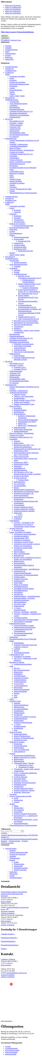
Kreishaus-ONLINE (28, 835)
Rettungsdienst (19, 748)
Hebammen (18, 466)
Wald (15, 697)
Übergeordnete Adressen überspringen (14, 892)
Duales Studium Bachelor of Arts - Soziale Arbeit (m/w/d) (29, 285)
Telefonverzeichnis (15, 125)
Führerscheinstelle (11, 1052)
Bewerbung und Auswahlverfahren (26, 321)
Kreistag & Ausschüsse (17, 82)
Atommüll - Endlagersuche (18, 144)
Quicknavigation (14, 841)
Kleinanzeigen (14, 131)
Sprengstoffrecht (19, 752)
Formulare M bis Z (20, 369)
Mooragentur (18, 687)
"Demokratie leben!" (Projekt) (24, 763)
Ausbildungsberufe (20, 274)
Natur (11, 175)
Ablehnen (5, 36)
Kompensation (19, 684)
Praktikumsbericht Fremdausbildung (28, 281)
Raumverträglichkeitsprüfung (28, 420)
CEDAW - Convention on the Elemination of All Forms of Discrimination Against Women (24, 524)
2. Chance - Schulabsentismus (20, 609)
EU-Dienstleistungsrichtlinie (19, 135)
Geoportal (17, 212)
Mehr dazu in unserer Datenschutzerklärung (17, 32)
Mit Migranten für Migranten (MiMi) (26, 491)
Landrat (12, 88)
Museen (16, 651)
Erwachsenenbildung (21, 709)
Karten (11, 78)
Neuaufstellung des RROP (27, 422)
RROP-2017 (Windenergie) (27, 425)
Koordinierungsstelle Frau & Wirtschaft (22, 168)
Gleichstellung (14, 158)
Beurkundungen (19, 563)
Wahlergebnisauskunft (21, 237)
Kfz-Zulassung (19, 810)
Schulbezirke (18, 715)
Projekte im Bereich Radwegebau (25, 814)
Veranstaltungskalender (22, 653)
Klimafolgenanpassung (17, 164)
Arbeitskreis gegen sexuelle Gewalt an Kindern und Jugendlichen (27, 545)
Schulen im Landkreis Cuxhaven (25, 717)
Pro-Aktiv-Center (20, 604)
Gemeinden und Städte (17, 76)
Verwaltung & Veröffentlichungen (11, 99)
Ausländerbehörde (11, 1048)
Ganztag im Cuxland (16, 152)
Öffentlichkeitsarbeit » (8, 941)
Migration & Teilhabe (16, 173)
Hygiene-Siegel (23, 480)
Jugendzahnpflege (20, 486)
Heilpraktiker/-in (19, 468)
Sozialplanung (18, 786)
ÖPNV (11, 177)
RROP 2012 (22, 424)
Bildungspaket (19, 759)
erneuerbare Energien (21, 678)
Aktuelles (8, 48)
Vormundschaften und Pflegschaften (26, 620)
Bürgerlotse (13, 86)
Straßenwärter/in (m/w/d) (26, 317)
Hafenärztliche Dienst (21, 464)
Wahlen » (4, 949)
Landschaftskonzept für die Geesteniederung (23, 630)
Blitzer (16, 806)
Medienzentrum (19, 713)
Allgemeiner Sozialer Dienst (23, 542)
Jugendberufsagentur (21, 587)
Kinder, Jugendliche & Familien (20, 162)
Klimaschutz (13, 166)
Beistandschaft (19, 555)
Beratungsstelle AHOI (21, 538)
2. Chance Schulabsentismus (20, 725)
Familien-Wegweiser (21, 579)
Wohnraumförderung (21, 431)
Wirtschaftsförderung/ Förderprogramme (23, 193)
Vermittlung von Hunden (22, 656)
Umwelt (16, 802)
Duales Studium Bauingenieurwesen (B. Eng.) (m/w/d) (28, 297)
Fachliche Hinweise (20, 777)
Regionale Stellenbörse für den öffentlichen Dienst (24, 358)
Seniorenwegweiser (20, 740)
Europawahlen (19, 239)
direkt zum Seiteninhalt (13, 13)
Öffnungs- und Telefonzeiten (23, 396)
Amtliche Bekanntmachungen (11, 835)
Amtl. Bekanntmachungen (18, 103)
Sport (15, 730)
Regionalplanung (19, 414)
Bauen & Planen (15, 148)
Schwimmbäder (19, 505)
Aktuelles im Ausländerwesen (10, 69)
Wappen (12, 94)
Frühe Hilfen (18, 583)
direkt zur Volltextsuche (13, 7)
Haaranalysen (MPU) (21, 462)
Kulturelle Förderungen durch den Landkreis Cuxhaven (25, 646)
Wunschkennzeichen (21, 823)
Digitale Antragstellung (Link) (24, 404)
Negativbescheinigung (21, 600)
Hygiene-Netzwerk (16, 160)
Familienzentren (19, 581)
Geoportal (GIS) (15, 127)
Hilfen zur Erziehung (21, 585)
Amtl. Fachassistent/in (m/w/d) (28, 319)
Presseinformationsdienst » (10, 945)
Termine (16, 272)
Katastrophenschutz (20, 746)
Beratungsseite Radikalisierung (24, 755)
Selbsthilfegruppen (20, 784)
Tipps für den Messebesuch (23, 325)
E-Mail (16, 862)
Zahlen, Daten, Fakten (17, 96)
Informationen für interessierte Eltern (26, 323)
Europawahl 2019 (24, 241)
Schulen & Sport (15, 179)
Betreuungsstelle (10, 1054)
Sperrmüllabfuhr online (17, 133)
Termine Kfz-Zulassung (17, 854)
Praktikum (17, 328)
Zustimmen (5, 38)
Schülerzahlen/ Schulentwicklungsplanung (23, 721)
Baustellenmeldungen (16, 109)
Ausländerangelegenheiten (18, 146)
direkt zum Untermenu (12, 11)
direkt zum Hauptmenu (13, 9)
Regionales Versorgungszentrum (25, 783)
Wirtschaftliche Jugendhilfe (23, 621)
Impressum (9, 57)
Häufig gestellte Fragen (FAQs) (24, 400)
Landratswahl (18, 243)
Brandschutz (18, 744)
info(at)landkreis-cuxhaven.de (16, 973)
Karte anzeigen (6, 901)
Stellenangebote (14, 117)
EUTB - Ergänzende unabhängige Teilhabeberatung (25, 774)
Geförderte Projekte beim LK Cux (21, 111)
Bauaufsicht (18, 408)
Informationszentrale (21, 868)
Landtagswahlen (19, 245)
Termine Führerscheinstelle (18, 852)
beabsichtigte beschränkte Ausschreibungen (22, 347)
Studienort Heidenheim (30, 288)
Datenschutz (9, 59)
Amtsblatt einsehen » (8, 934)
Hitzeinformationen (20, 470)
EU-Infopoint (14, 136)
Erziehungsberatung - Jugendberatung (27, 569)
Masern (16, 488)
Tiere (15, 695)
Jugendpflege (18, 592)
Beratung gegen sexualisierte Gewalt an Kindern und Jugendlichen (27, 558)
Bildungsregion (19, 561)
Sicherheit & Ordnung (17, 183)
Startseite (8, 46)
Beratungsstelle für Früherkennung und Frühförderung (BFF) (27, 450)
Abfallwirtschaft (14, 129)
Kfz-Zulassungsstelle (12, 1050)
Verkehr (12, 191)
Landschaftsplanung (20, 686)
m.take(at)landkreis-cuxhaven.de (17, 907)
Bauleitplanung (19, 412)
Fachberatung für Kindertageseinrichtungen (22, 572)
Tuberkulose (18, 517)
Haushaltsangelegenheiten (18, 113)
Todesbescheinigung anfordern (24, 511)
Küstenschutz (18, 800)
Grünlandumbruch (20, 682)
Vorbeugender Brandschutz (23, 429)
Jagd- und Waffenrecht (21, 750)
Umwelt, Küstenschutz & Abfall (20, 189)
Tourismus (13, 187)
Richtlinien (17, 216)
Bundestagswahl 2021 (25, 251)
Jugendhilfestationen (21, 590)
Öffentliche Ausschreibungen (19, 115)
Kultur (11, 169)
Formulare (34, 839)
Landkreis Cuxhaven (8, 959)
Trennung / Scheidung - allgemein (25, 612)
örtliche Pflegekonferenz (22, 736)
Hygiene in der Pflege (21, 476)
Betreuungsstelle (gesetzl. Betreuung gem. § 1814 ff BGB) (26, 454)
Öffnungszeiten (10, 53)
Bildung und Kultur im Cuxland (25, 757)
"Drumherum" (19, 326)
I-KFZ (7, 52)
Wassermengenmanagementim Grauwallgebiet (23, 634)
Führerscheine (18, 808)
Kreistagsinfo (15, 839)
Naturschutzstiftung (20, 691)
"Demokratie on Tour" (25, 765)
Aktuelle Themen (20, 394)
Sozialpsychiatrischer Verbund (24, 509)
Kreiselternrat (18, 728)
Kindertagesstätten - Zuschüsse (24, 598)
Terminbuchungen (11, 50)
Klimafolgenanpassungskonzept (24, 627)
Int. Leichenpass (19, 484)
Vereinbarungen (19, 222)
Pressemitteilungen (15, 90)
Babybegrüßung (19, 552)
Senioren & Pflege (15, 181)
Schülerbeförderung (20, 719)
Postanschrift (18, 866)
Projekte (16, 693)
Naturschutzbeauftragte (22, 689)
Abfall (16, 798)
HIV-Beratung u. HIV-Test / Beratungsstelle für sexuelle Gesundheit (27, 473)
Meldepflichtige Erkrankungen (24, 489)
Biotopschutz (18, 672)
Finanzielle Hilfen (20, 779)
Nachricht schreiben (7, 911)
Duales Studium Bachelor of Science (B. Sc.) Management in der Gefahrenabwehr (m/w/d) (29, 291)
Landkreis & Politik (9, 73)
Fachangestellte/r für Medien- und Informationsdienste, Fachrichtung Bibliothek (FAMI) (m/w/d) (29, 312)
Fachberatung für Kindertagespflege (26, 575)
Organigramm (14, 102)
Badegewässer (19, 443)
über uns (17, 668)
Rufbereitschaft (19, 606)
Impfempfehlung (19, 482)
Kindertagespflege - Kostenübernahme (27, 596)
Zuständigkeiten (19, 398)
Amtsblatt (17, 266)
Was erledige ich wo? (16, 121)
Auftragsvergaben (20, 350)
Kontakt (8, 55)
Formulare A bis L (20, 367)
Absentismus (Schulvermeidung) (25, 534)
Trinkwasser (18, 513)
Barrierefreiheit (14, 107)
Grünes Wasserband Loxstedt (24, 625)
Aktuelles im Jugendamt (22, 540)
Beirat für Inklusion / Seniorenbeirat (21, 150)
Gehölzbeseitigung (20, 680)
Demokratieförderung (21, 705)
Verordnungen (18, 220)
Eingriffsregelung (20, 676)
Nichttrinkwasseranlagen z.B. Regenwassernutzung (24, 494)
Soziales (12, 185)
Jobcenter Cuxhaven (21, 781)
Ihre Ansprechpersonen (22, 670)
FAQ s (20, 515)
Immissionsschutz (20, 427)
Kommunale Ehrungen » (9, 938)
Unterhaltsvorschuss (20, 618)
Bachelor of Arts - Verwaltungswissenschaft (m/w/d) (29, 277)
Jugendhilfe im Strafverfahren (24, 588)
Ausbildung (13, 105)
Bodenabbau (18, 674)
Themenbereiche (10, 138)
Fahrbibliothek (19, 643)
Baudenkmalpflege (20, 410)
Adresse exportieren (7, 913)
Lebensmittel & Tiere (16, 171)
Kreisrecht (12, 80)
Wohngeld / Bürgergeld (22, 792)
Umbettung (17, 519)
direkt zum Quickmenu (13, 5)
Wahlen (12, 92)
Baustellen (7, 839)
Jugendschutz (18, 594)
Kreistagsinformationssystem (19, 84)
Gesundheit (13, 156)
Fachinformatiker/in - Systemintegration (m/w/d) (27, 306)
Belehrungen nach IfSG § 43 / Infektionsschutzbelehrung (24, 446)
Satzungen (17, 218)
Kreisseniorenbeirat (20, 734)
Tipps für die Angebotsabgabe (24, 352)
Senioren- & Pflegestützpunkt (24, 738)
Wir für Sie (9, 119)
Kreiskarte (17, 210)
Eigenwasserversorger (21, 456)
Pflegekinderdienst (20, 602)
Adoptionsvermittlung (21, 536)
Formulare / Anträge (16, 123)
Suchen (12, 876)
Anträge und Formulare (22, 402)
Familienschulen (19, 577)
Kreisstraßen (18, 812)
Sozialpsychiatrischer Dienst (23, 507)
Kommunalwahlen (20, 247)
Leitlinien (17, 649)
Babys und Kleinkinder (22, 554)
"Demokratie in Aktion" (26, 767)
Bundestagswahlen (20, 249)
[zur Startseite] (11, 40)
